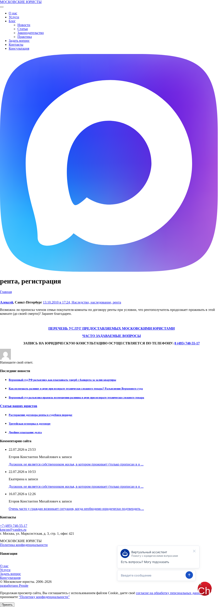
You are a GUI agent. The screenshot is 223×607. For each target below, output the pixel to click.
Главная (6, 292)
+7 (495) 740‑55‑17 (13, 526)
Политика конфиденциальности (24, 545)
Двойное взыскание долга (25, 432)
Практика (24, 37)
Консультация (19, 48)
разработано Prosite (14, 585)
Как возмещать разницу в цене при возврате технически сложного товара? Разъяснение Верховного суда (76, 388)
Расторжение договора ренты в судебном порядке (40, 414)
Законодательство (30, 33)
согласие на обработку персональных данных (170, 593)
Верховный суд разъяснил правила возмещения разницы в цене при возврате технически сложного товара (76, 397)
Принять (7, 604)
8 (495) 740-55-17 (187, 343)
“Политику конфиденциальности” (44, 597)
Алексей (6, 302)
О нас (13, 13)
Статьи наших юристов (18, 406)
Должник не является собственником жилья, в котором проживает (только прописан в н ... (76, 464)
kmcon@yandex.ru (13, 529)
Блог (12, 21)
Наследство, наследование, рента (96, 302)
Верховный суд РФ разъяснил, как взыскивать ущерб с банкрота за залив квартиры (62, 379)
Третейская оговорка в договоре (30, 423)
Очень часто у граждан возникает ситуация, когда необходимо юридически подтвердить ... (76, 509)
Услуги (14, 17)
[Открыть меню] (1, 7)
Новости (23, 25)
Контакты (16, 44)
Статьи (22, 29)
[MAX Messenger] (109, 270)
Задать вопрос (19, 40)
